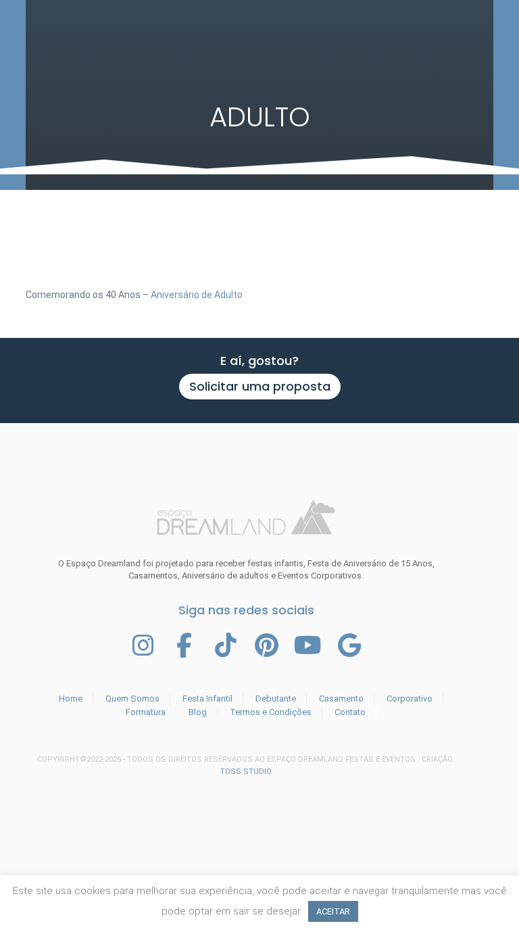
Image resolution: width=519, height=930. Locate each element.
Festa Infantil (207, 698)
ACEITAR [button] (333, 911)
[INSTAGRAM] (143, 645)
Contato (350, 712)
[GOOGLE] (349, 645)
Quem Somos (132, 698)
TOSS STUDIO (246, 771)
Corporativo (409, 698)
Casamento (341, 698)
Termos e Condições (271, 712)
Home (70, 698)
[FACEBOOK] (184, 645)
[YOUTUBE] (308, 645)
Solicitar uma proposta (259, 386)
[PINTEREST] (267, 645)
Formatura (146, 712)
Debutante (275, 698)
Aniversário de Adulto (197, 294)
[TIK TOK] (226, 645)
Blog (198, 712)
